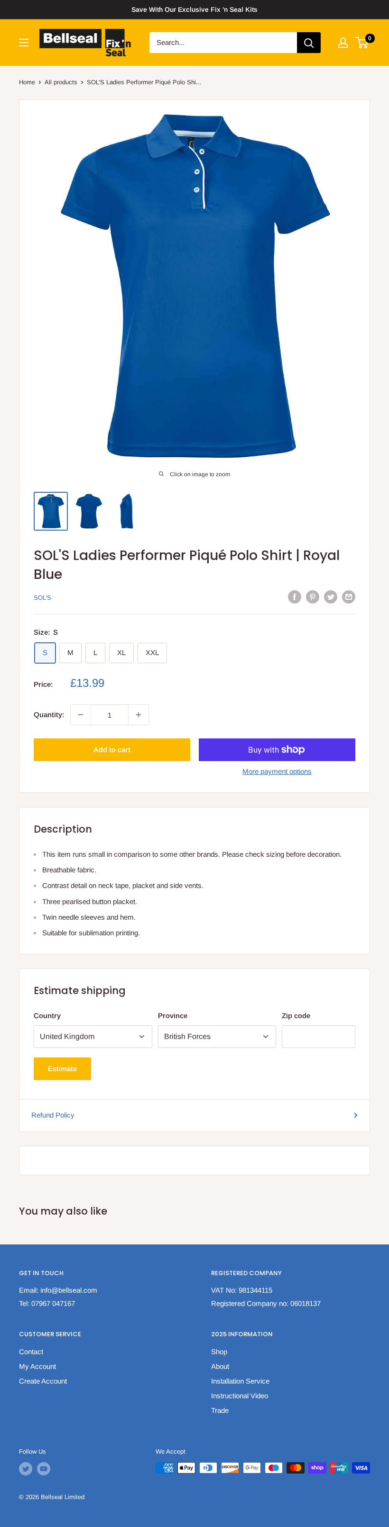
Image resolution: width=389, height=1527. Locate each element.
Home (27, 82)
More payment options (277, 771)
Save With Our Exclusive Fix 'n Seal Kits (194, 9)
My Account (37, 1366)
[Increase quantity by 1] (138, 715)
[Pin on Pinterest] (312, 597)
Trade (220, 1410)
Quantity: (49, 714)
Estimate (62, 1069)
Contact (31, 1352)
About (220, 1366)
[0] (362, 42)
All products (61, 82)
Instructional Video (239, 1396)
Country (47, 1016)
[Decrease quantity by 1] (81, 715)
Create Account (43, 1381)
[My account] (343, 42)
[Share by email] (348, 597)
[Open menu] (23, 42)
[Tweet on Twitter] (330, 597)
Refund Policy (52, 1115)
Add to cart (111, 750)
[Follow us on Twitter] (25, 1468)
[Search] (309, 42)
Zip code (296, 1016)
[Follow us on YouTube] (43, 1468)
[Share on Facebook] (294, 597)
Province (172, 1016)
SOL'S (42, 597)
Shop (219, 1352)
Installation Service (240, 1381)
